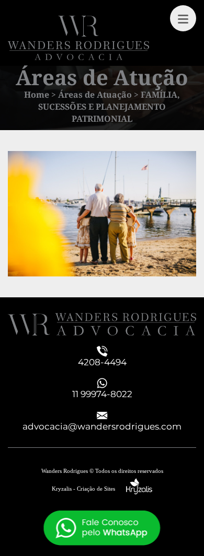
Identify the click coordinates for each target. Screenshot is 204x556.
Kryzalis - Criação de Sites (89, 488)
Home (36, 94)
